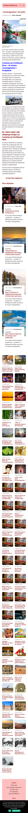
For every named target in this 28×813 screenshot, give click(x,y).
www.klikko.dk (15, 793)
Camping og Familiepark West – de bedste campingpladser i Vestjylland (12, 67)
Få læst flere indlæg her (14, 178)
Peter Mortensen (17, 246)
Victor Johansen (16, 15)
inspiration (23, 19)
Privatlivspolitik (16, 810)
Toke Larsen (18, 206)
